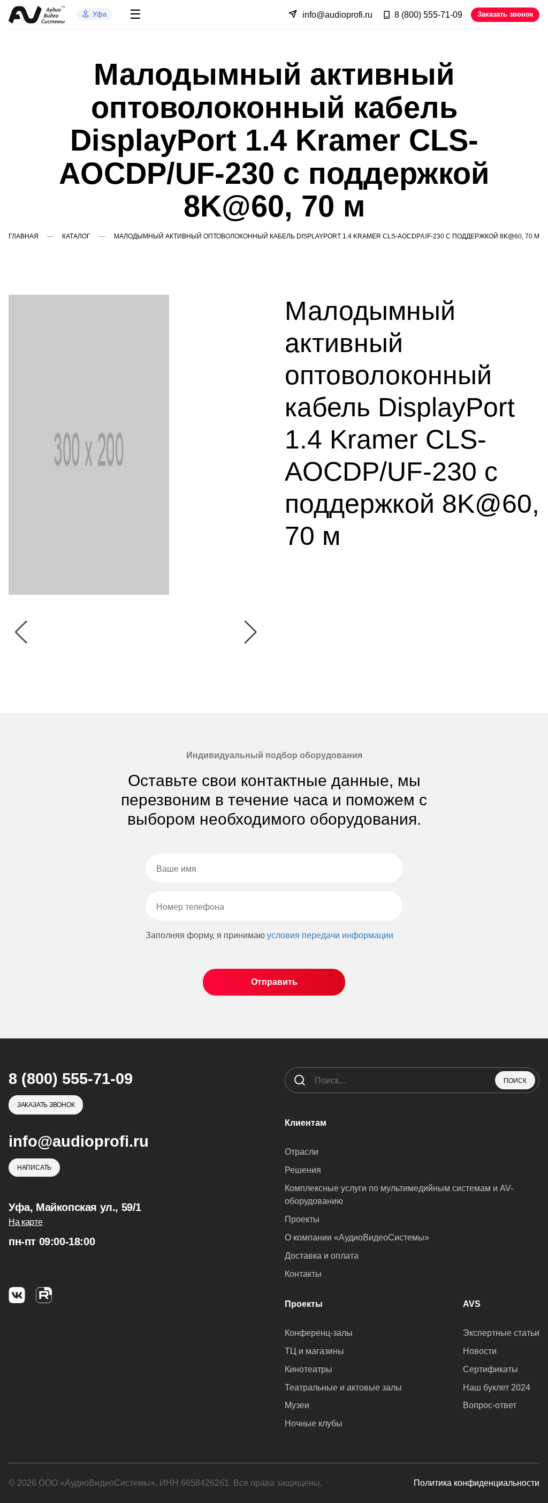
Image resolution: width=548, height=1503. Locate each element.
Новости (480, 1351)
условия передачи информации (330, 935)
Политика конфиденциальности (476, 1482)
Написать (34, 1167)
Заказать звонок (505, 14)
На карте (25, 1222)
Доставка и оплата (322, 1255)
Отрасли (301, 1151)
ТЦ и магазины (314, 1351)
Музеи (297, 1405)
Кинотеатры (308, 1369)
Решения (303, 1170)
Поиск (515, 1081)
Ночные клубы (313, 1423)
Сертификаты (490, 1369)
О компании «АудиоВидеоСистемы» (357, 1237)
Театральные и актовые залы (343, 1387)
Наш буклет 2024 (496, 1387)
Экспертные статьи (501, 1332)
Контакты (303, 1273)
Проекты (302, 1219)
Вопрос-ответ (489, 1405)
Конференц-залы (319, 1332)
